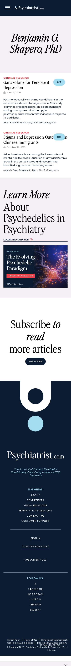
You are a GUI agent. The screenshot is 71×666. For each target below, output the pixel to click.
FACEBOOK (35, 589)
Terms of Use (30, 640)
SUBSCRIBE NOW (35, 559)
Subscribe (35, 361)
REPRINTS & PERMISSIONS (35, 510)
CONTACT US (36, 515)
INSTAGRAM (35, 594)
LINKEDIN (35, 599)
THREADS (35, 604)
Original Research (16, 78)
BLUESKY (35, 609)
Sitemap (51, 650)
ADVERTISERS (35, 500)
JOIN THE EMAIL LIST (35, 546)
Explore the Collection (16, 239)
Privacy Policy (13, 640)
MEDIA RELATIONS (35, 505)
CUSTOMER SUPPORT (35, 521)
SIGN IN (35, 538)
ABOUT (35, 495)
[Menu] (7, 8)
